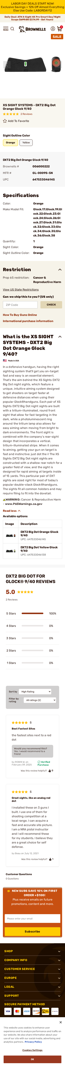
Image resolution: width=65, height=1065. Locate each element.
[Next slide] (58, 64)
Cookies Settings (32, 1050)
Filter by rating (14, 700)
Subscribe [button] (32, 931)
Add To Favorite (18, 121)
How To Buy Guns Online (20, 315)
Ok (32, 1059)
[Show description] (12, 511)
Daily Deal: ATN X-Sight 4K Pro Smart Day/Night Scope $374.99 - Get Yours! (32, 18)
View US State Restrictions (21, 289)
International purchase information (28, 321)
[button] (6, 29)
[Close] (61, 1022)
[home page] (32, 29)
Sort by (13, 691)
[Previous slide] (6, 64)
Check (51, 304)
